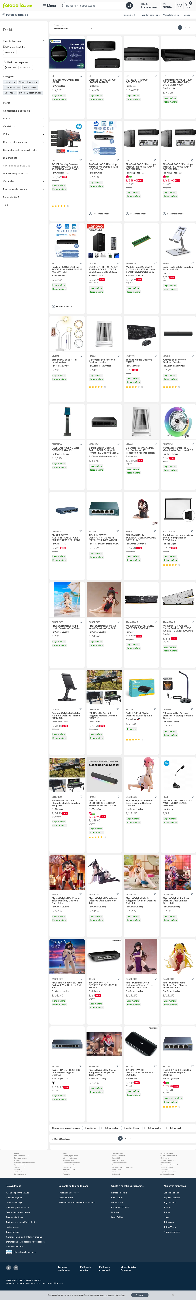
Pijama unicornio (20, 1165)
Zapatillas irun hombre (168, 1172)
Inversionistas (12, 1232)
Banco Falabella (171, 1192)
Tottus (167, 1212)
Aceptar (140, 1295)
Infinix (65, 1153)
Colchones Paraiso (166, 1167)
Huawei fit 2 (116, 1158)
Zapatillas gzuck (166, 1169)
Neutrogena (164, 1158)
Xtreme (114, 1172)
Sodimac (168, 1207)
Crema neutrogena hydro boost (122, 1167)
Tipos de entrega (14, 1202)
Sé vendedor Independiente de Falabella (77, 1202)
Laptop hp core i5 (69, 1167)
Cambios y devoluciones (17, 1207)
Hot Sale (115, 1212)
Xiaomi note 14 (19, 1167)
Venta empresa (66, 1197)
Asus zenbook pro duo (21, 1156)
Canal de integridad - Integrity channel (24, 1236)
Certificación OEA (14, 1246)
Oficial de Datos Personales (128, 1268)
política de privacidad (105, 1295)
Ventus (16, 1153)
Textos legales (12, 1227)
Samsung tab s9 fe (20, 1174)
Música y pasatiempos (30, 93)
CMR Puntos (117, 1197)
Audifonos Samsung (167, 1174)
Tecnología (9, 82)
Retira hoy (12, 67)
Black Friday (117, 1217)
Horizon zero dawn (118, 1156)
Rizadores (115, 1165)
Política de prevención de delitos (21, 1222)
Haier (65, 1172)
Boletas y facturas (14, 1217)
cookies (121, 1295)
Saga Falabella (170, 1202)
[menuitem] (128, 14)
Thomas (16, 1160)
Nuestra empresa (172, 1232)
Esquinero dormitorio (167, 1160)
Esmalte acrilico (165, 1162)
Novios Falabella (119, 1192)
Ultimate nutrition (166, 1153)
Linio (166, 1217)
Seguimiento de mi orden (18, 1212)
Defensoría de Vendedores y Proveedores (25, 1241)
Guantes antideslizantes (168, 1156)
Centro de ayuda (14, 1197)
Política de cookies (85, 1268)
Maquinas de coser (118, 1160)
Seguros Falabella (172, 1197)
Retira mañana (25, 67)
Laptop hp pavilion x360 (71, 1162)
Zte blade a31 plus (118, 1153)
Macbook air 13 (68, 1165)
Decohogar (10, 93)
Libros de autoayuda (70, 1158)
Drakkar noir (116, 1174)
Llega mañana (9, 52)
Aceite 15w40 (116, 1169)
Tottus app (169, 1222)
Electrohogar (30, 87)
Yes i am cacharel (68, 1160)
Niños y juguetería (28, 82)
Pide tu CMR (117, 1202)
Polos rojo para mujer (70, 1156)
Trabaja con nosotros (69, 1192)
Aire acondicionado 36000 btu (24, 1162)
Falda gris (66, 1174)
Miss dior (17, 1169)
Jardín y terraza (12, 87)
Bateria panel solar (20, 1158)
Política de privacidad (104, 1268)
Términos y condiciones (64, 1268)
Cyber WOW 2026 (120, 1207)
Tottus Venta (170, 1227)
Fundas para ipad (69, 1169)
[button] (97, 5)
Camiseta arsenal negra (119, 1162)
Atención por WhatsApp (17, 1192)
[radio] (53, 206)
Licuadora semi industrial (169, 1165)
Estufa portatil (19, 1172)
